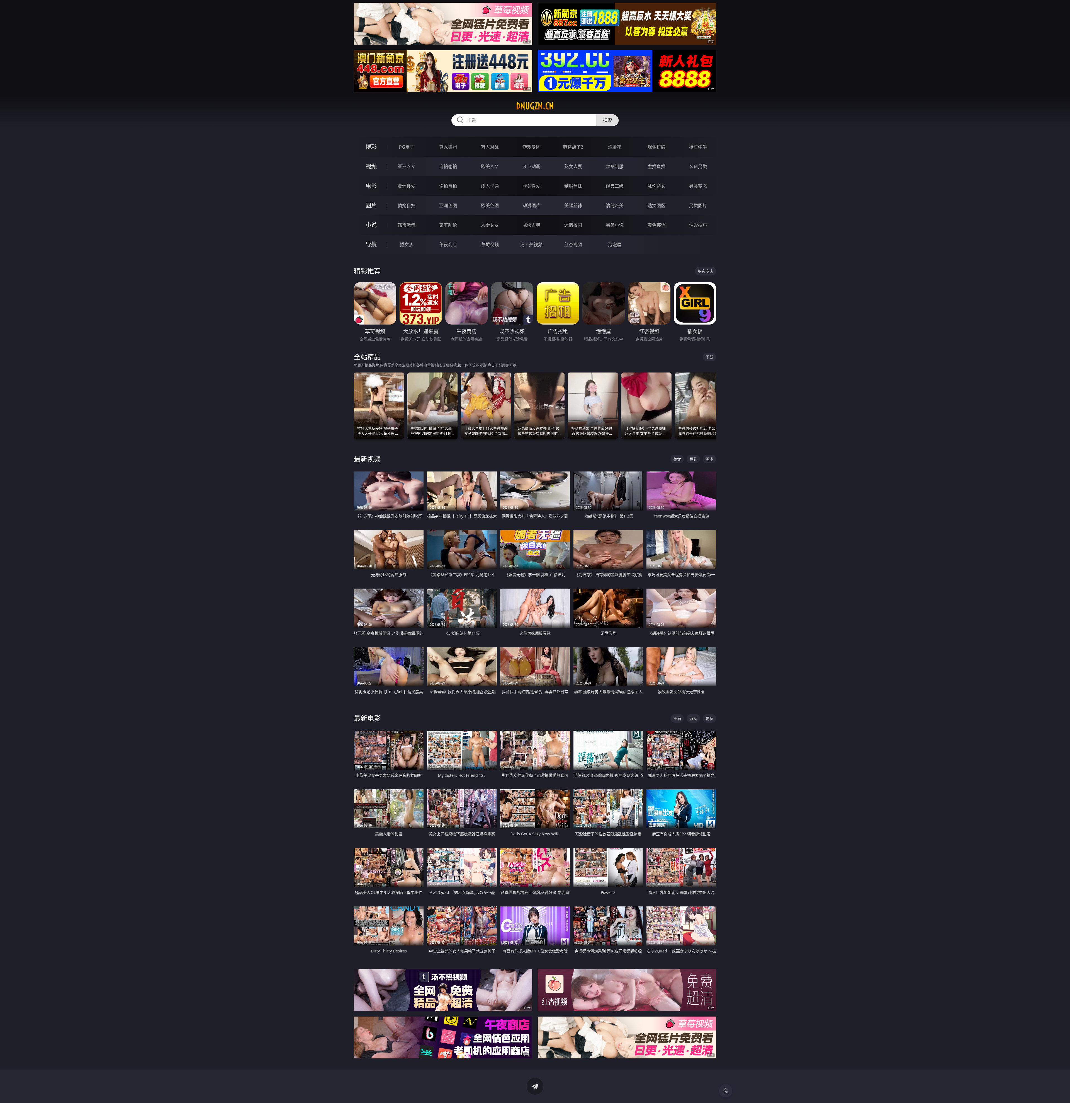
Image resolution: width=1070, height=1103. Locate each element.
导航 (371, 244)
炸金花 (614, 147)
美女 (677, 459)
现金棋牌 (656, 147)
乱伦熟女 (656, 186)
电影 (371, 186)
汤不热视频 (531, 244)
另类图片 (698, 205)
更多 (709, 459)
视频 (371, 166)
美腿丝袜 (573, 205)
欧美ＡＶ (490, 166)
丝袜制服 (615, 166)
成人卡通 (490, 186)
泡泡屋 (614, 244)
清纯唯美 (615, 205)
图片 (371, 205)
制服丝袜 (573, 186)
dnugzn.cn (535, 106)
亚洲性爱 (406, 186)
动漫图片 (531, 205)
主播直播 (656, 166)
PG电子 (406, 147)
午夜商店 (448, 244)
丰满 (677, 718)
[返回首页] (725, 1090)
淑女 (693, 718)
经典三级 (615, 186)
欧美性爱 (531, 186)
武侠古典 (531, 225)
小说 (371, 225)
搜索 (607, 120)
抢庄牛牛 (698, 147)
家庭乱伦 (448, 225)
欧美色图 (490, 205)
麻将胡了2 (573, 147)
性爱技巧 (698, 225)
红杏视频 (573, 244)
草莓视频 (490, 244)
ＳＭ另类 (698, 166)
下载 (709, 357)
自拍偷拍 (448, 166)
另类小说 (615, 225)
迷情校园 (573, 225)
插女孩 (406, 244)
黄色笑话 (656, 225)
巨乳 (693, 459)
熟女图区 (656, 205)
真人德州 (448, 147)
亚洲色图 (448, 205)
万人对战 (490, 147)
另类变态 (698, 186)
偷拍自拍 (448, 186)
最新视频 (367, 458)
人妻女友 (490, 225)
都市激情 (406, 225)
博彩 (371, 147)
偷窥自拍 (406, 205)
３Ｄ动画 (531, 166)
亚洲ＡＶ (406, 166)
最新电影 (367, 718)
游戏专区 (531, 147)
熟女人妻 (573, 166)
